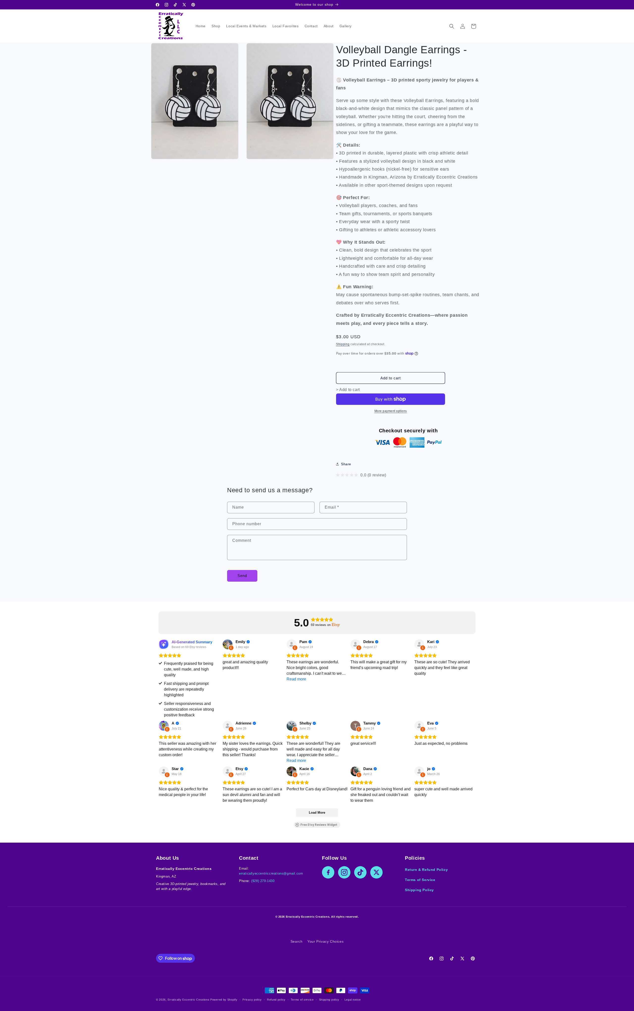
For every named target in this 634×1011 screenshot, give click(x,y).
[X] (376, 872)
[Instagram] (344, 872)
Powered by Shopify (224, 999)
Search (297, 941)
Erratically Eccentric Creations (189, 999)
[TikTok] (360, 872)
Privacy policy (252, 999)
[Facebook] (328, 872)
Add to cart (390, 378)
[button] (451, 26)
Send (242, 575)
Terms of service (302, 999)
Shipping (343, 344)
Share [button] (346, 464)
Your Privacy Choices (325, 941)
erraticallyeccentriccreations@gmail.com (271, 873)
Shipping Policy (419, 890)
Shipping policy (329, 999)
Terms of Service (420, 880)
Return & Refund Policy (426, 870)
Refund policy (276, 999)
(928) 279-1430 (262, 881)
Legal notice (352, 999)
